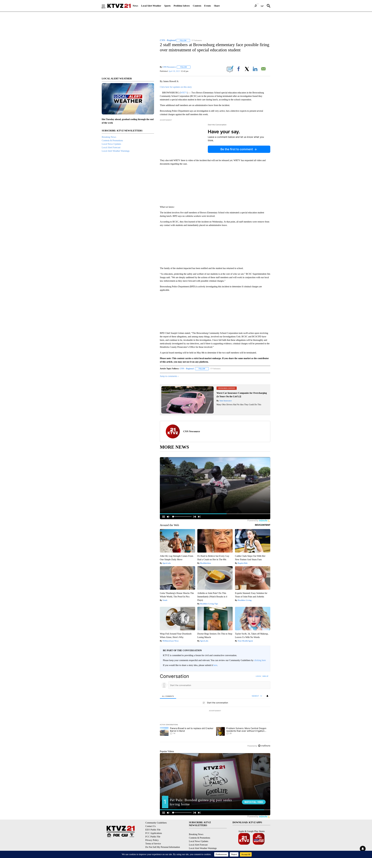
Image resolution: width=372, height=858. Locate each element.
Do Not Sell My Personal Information (162, 847)
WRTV (183, 92)
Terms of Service (153, 843)
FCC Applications (153, 833)
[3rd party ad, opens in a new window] (187, 412)
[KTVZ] (119, 5)
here (215, 665)
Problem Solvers (182, 5)
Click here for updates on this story (176, 87)
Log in (258, 676)
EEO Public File (152, 829)
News (135, 5)
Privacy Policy (152, 840)
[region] (215, 711)
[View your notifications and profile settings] (267, 696)
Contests (197, 5)
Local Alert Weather (151, 5)
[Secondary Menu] (105, 6)
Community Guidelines (156, 822)
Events (207, 5)
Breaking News (109, 137)
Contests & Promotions (112, 140)
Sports (167, 5)
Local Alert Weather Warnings (115, 151)
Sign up (265, 676)
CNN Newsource (169, 67)
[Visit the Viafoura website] (264, 745)
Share (217, 5)
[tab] (168, 696)
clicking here (260, 660)
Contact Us (150, 826)
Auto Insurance (225, 401)
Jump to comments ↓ (169, 376)
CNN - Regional (187, 369)
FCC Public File (152, 836)
